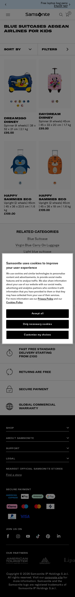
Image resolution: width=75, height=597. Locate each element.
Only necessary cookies (37, 323)
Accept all (38, 313)
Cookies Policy (14, 302)
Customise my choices (37, 334)
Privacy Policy (45, 298)
